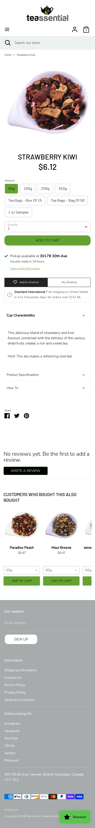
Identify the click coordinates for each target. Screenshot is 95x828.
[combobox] (22, 570)
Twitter (10, 753)
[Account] (74, 27)
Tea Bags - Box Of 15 (25, 200)
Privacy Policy (15, 692)
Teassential (33, 816)
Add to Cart (22, 581)
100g (27, 188)
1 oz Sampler (18, 212)
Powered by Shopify (53, 816)
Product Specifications (23, 375)
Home (7, 55)
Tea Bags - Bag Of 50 (68, 200)
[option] (47, 103)
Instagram (12, 723)
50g (11, 188)
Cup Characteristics (21, 315)
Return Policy (14, 685)
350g (62, 188)
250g (45, 188)
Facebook (11, 731)
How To (12, 388)
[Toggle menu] (7, 29)
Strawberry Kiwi (26, 55)
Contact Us (12, 677)
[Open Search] (7, 42)
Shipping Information (20, 670)
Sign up (21, 639)
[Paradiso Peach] (22, 525)
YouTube (11, 738)
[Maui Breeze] (61, 525)
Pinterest (11, 760)
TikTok (9, 745)
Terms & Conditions (19, 699)
